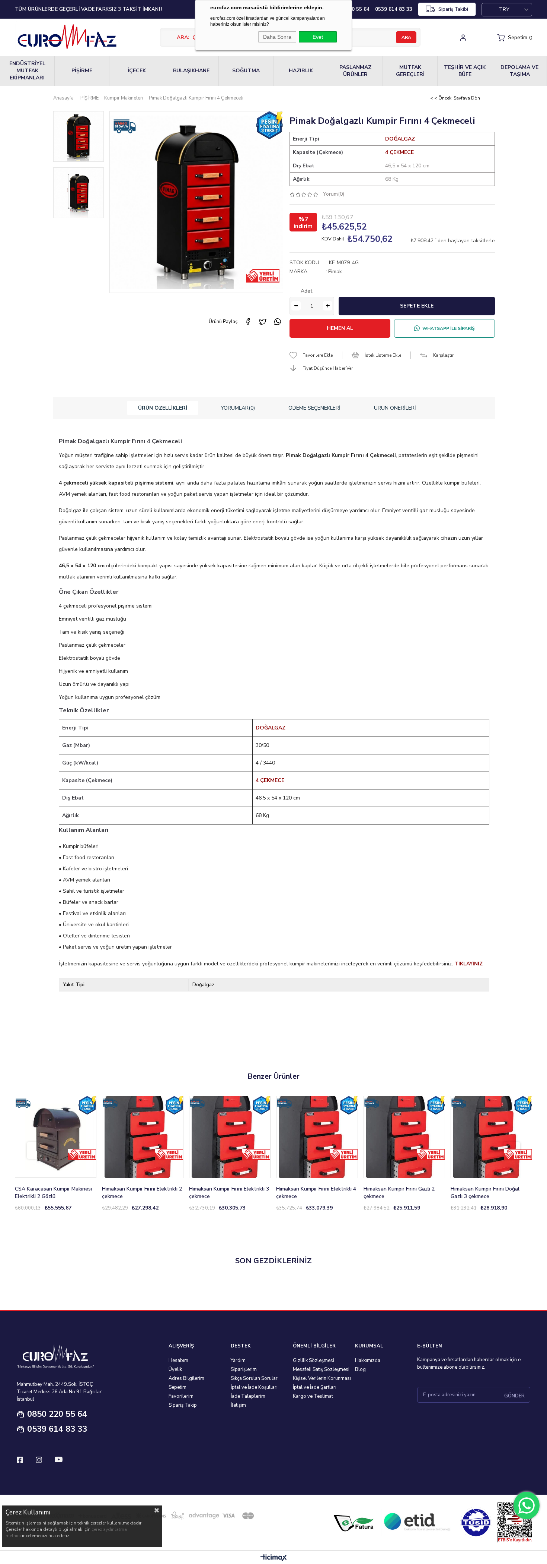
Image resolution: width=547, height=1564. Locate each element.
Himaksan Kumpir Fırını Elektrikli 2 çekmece (142, 1192)
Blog (360, 1369)
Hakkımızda (367, 1360)
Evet (318, 37)
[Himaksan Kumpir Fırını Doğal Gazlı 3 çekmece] (491, 1136)
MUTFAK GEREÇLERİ (410, 71)
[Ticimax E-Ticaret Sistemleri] (273, 1558)
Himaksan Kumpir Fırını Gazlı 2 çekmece (399, 1192)
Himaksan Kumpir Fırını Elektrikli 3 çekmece (229, 1192)
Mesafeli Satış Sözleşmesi (321, 1369)
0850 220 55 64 (57, 1414)
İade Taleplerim (248, 1396)
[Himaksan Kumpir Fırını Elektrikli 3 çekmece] (230, 1136)
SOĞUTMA (246, 70)
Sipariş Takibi (453, 9)
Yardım (238, 1360)
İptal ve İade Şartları (314, 1387)
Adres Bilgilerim (186, 1378)
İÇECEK (137, 70)
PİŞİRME (81, 70)
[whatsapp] (277, 321)
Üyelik (175, 1369)
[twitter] (262, 321)
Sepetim (177, 1387)
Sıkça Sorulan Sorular (254, 1378)
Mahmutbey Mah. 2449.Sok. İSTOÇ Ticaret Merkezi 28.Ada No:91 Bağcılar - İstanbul (61, 1392)
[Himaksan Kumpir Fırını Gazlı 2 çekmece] (404, 1136)
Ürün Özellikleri (162, 408)
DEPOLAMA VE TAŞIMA (519, 71)
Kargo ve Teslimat (313, 1396)
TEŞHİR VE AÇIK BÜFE (465, 71)
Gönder (514, 1396)
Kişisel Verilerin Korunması (322, 1378)
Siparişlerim (244, 1369)
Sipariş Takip (183, 1405)
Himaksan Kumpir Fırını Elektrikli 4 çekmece (316, 1192)
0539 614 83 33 (57, 1429)
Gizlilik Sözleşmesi (313, 1360)
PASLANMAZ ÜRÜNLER (355, 71)
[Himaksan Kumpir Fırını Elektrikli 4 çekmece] (317, 1136)
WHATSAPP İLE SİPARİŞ (448, 328)
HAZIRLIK (301, 70)
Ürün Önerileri (395, 408)
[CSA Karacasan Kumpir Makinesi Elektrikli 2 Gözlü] (55, 1136)
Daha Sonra (277, 37)
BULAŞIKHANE (191, 70)
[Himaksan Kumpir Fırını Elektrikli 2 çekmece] (142, 1136)
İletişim (238, 1405)
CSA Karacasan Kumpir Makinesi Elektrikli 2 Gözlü (53, 1192)
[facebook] (247, 321)
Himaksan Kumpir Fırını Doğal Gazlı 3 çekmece (485, 1192)
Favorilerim (181, 1396)
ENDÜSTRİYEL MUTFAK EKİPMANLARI (27, 70)
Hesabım (178, 1360)
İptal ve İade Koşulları (254, 1387)
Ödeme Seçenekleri (314, 408)
